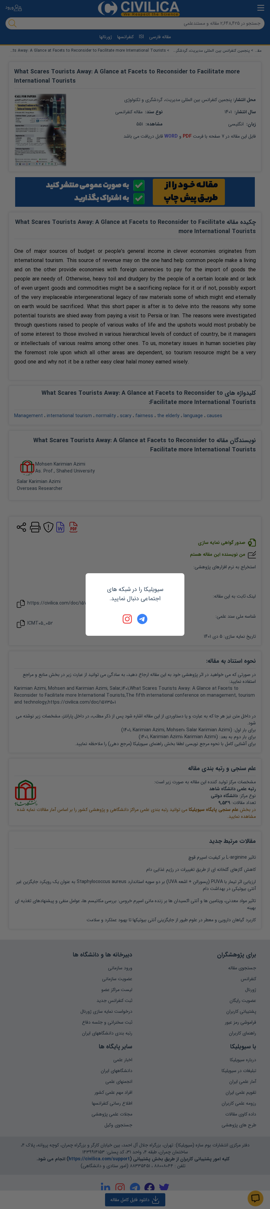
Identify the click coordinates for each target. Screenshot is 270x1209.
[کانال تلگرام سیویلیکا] (142, 619)
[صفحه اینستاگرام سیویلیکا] (127, 619)
